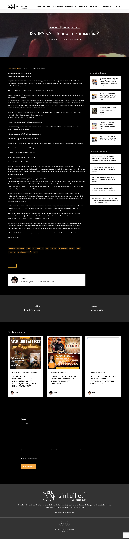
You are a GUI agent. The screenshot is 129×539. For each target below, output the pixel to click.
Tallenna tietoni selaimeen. (29, 459)
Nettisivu (82, 450)
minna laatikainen (38, 248)
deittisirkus (12, 248)
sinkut (78, 248)
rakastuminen (63, 248)
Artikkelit (66, 27)
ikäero (28, 248)
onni (47, 248)
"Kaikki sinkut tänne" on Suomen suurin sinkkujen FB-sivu (64, 507)
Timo (93, 167)
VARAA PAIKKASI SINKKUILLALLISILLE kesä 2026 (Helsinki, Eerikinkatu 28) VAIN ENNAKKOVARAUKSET (104, 158)
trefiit (29, 252)
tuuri (35, 252)
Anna (55, 39)
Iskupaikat (75, 27)
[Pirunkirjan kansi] (32, 308)
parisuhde (53, 248)
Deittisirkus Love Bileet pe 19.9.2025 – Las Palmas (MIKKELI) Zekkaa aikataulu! (103, 169)
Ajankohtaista (54, 27)
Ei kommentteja (75, 39)
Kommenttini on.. (25, 424)
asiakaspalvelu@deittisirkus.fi (64, 513)
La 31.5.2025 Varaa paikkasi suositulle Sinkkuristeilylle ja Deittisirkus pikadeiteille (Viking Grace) (105, 200)
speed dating (22, 252)
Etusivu (10, 69)
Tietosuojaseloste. (59, 529)
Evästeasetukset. (70, 529)
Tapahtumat (33, 372)
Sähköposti (54, 450)
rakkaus (71, 248)
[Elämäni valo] (96, 308)
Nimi (22, 450)
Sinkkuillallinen (25, 372)
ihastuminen (20, 248)
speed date (12, 252)
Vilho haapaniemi (97, 157)
